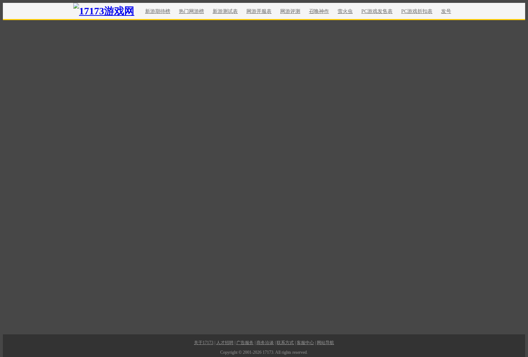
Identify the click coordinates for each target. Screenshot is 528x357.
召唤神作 (319, 11)
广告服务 (245, 342)
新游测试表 (225, 11)
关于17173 (203, 342)
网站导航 (325, 342)
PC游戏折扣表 (416, 11)
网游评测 (290, 11)
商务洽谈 (265, 342)
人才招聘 (224, 342)
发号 (446, 11)
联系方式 (285, 342)
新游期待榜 (157, 11)
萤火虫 (345, 11)
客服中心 (305, 342)
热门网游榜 (191, 11)
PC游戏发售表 (377, 11)
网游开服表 (259, 11)
